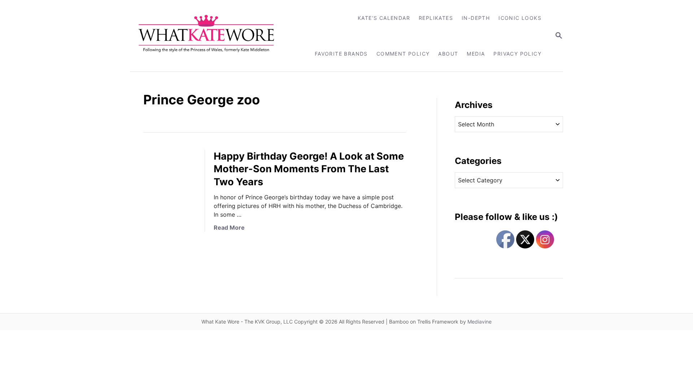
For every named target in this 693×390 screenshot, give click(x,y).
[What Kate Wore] (211, 36)
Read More (229, 227)
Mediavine (479, 321)
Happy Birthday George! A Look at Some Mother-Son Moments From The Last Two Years (309, 169)
